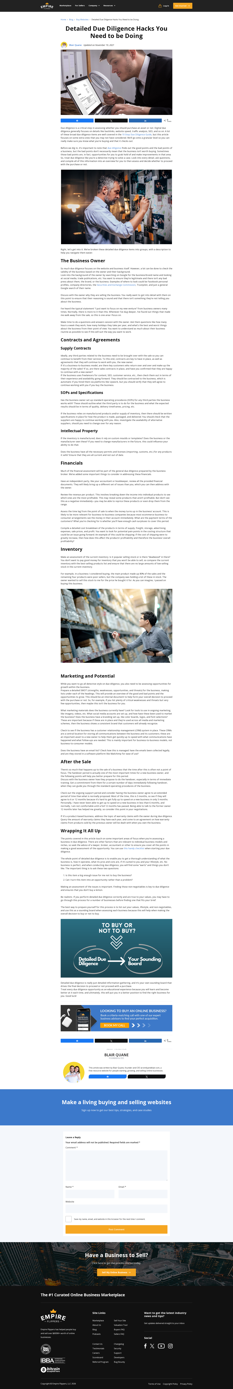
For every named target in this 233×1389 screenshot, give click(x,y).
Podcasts (96, 1334)
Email (122, 1186)
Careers (96, 1353)
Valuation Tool (120, 1325)
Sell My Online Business (115, 1272)
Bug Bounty (119, 1362)
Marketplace (65, 5)
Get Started (180, 5)
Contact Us (97, 1344)
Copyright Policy (170, 1383)
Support (117, 1353)
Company (93, 5)
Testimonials (98, 1348)
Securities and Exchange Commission (116, 284)
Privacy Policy (186, 1383)
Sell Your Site (120, 1320)
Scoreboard (97, 1357)
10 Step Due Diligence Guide (137, 134)
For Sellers (80, 5)
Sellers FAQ (119, 1334)
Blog (94, 1329)
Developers (119, 1357)
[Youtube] (161, 1346)
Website (70, 1201)
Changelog (119, 1344)
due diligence (114, 147)
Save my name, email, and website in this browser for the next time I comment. (109, 1219)
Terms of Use (154, 1383)
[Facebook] (107, 1076)
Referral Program (100, 1362)
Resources (108, 5)
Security (117, 1348)
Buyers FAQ (119, 1329)
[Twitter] (147, 1076)
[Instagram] (170, 1346)
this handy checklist (134, 848)
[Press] (46, 1352)
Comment (72, 1147)
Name (70, 1186)
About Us (96, 1325)
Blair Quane (75, 45)
